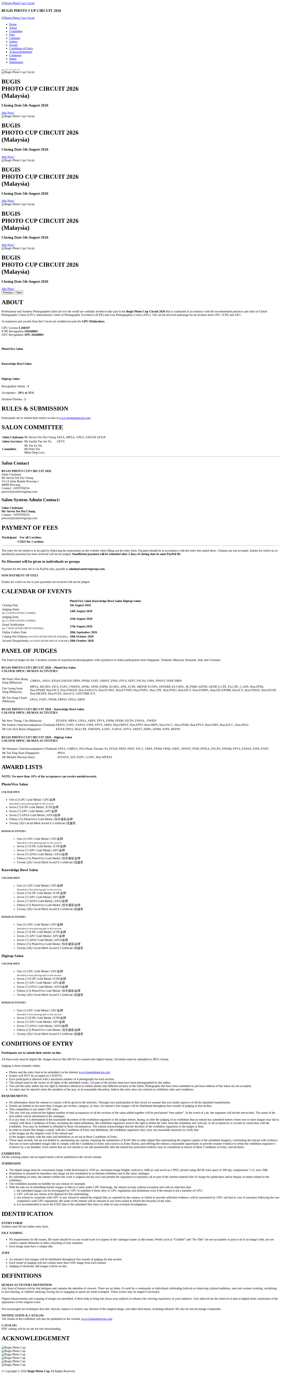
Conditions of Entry (21, 48)
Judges (13, 41)
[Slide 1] (3, 69)
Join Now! (8, 112)
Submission (16, 62)
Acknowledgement (20, 51)
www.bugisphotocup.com (74, 418)
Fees (12, 34)
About (13, 27)
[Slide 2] (6, 69)
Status (12, 58)
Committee (15, 31)
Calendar (14, 38)
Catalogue (15, 55)
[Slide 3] (10, 69)
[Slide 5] (18, 69)
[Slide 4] (14, 69)
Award (13, 45)
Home (13, 24)
